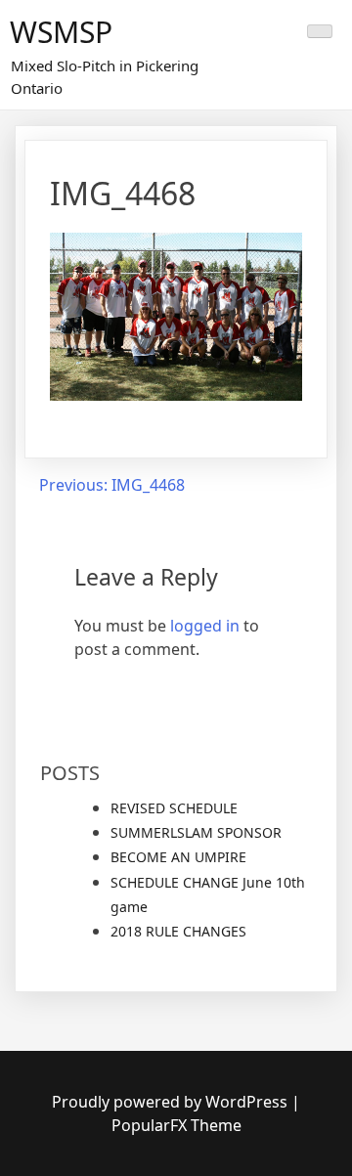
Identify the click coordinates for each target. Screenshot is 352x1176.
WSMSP (61, 32)
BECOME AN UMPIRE (178, 857)
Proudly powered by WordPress (171, 1101)
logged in (205, 625)
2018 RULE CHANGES (178, 931)
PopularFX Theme (176, 1125)
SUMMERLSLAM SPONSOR (196, 832)
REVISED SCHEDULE (174, 808)
